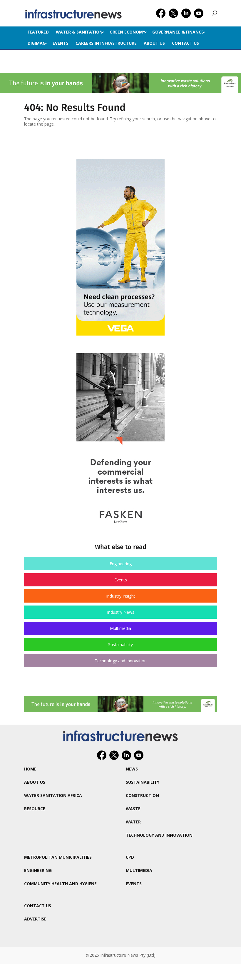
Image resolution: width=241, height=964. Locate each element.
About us (154, 43)
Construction (142, 795)
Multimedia (120, 628)
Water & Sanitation (79, 32)
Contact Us (185, 43)
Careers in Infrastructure (106, 43)
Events (60, 43)
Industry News (120, 612)
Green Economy (127, 32)
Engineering (121, 563)
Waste (133, 808)
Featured (38, 32)
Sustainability (120, 644)
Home (30, 769)
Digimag (37, 43)
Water (133, 822)
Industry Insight (120, 596)
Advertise (35, 919)
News (132, 769)
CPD (130, 857)
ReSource (34, 808)
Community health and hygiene (60, 883)
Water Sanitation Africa (53, 795)
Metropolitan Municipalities (58, 857)
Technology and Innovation (121, 660)
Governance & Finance (178, 32)
